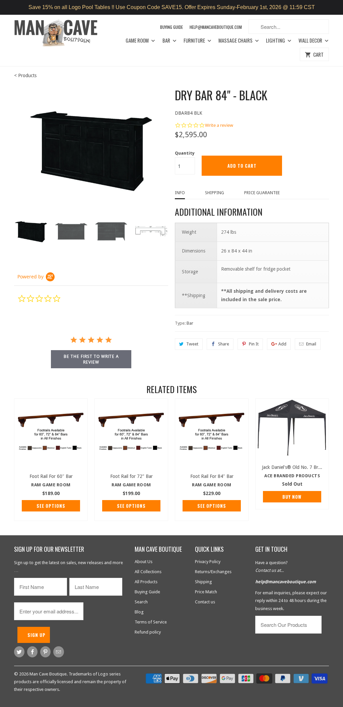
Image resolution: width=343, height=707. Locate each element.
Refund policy (148, 632)
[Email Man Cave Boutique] (58, 651)
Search (141, 601)
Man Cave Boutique (48, 673)
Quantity (185, 153)
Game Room (138, 40)
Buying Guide (171, 27)
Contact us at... (269, 570)
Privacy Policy (207, 561)
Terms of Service (151, 621)
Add (282, 343)
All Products (146, 581)
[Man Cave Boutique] (61, 34)
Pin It (254, 343)
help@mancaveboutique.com (285, 581)
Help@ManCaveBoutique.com (216, 27)
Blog (139, 611)
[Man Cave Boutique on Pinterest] (45, 651)
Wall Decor (310, 40)
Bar (166, 40)
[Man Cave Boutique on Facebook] (32, 651)
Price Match (206, 591)
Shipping (214, 192)
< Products (25, 75)
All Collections (148, 571)
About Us (143, 561)
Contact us (205, 601)
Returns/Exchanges (213, 571)
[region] (171, 7)
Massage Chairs (236, 40)
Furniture (195, 40)
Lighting (276, 40)
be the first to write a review (91, 359)
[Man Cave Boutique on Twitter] (19, 651)
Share (223, 343)
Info (180, 192)
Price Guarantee (262, 192)
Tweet (192, 343)
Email (311, 343)
